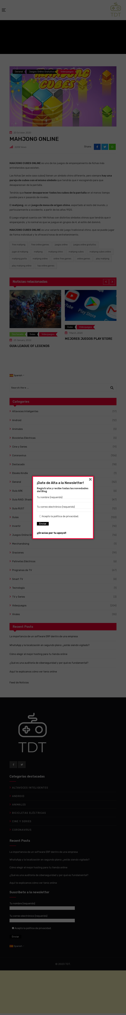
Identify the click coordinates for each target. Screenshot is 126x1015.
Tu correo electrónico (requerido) (56, 506)
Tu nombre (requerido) (49, 497)
